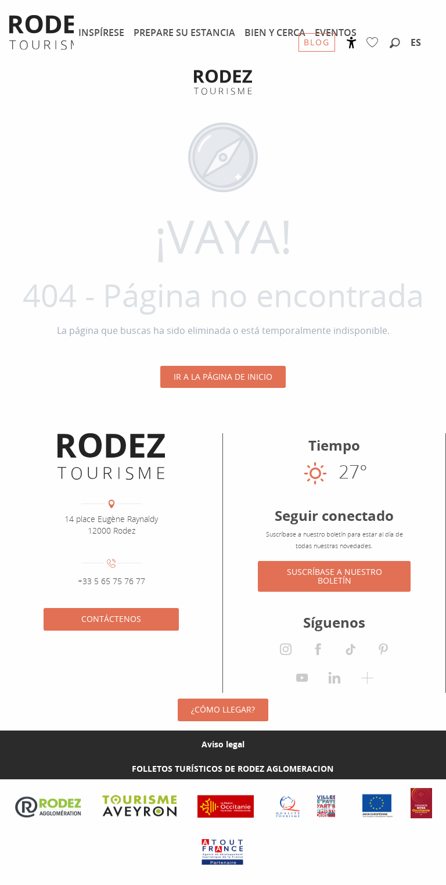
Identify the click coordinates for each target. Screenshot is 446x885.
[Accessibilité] (351, 42)
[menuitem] (101, 32)
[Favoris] (375, 42)
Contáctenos (111, 618)
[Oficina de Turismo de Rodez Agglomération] (223, 82)
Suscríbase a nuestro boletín (334, 575)
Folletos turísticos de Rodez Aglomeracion (232, 768)
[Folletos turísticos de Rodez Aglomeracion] (113, 768)
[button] (395, 43)
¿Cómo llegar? (223, 709)
